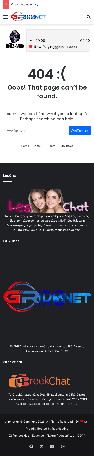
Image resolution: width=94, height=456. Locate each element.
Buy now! (66, 146)
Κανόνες (38, 435)
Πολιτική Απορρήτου (60, 435)
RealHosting (60, 428)
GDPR (81, 435)
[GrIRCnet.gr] (28, 16)
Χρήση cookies (19, 435)
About (38, 146)
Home (25, 146)
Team (51, 146)
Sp (86, 421)
